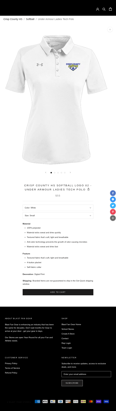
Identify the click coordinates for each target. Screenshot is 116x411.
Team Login (67, 348)
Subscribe (72, 383)
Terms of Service (12, 368)
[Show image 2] (54, 172)
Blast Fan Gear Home (71, 324)
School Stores (68, 329)
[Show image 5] (64, 172)
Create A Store (68, 334)
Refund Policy (11, 373)
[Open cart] (110, 9)
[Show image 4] (61, 172)
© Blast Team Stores (19, 402)
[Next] (70, 172)
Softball (30, 19)
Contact (65, 338)
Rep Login (66, 343)
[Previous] (45, 172)
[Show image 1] (51, 172)
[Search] (104, 9)
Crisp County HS (12, 19)
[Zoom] (110, 29)
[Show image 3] (58, 172)
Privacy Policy (11, 363)
